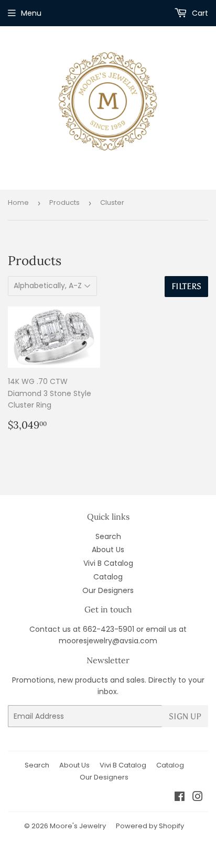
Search (108, 536)
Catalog (108, 577)
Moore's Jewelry (78, 826)
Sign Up (185, 716)
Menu (31, 13)
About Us (108, 549)
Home (18, 202)
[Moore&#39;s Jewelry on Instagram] (197, 798)
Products (64, 202)
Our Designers (108, 590)
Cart (199, 13)
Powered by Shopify (150, 826)
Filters (186, 286)
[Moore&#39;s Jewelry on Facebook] (179, 798)
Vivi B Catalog (108, 563)
